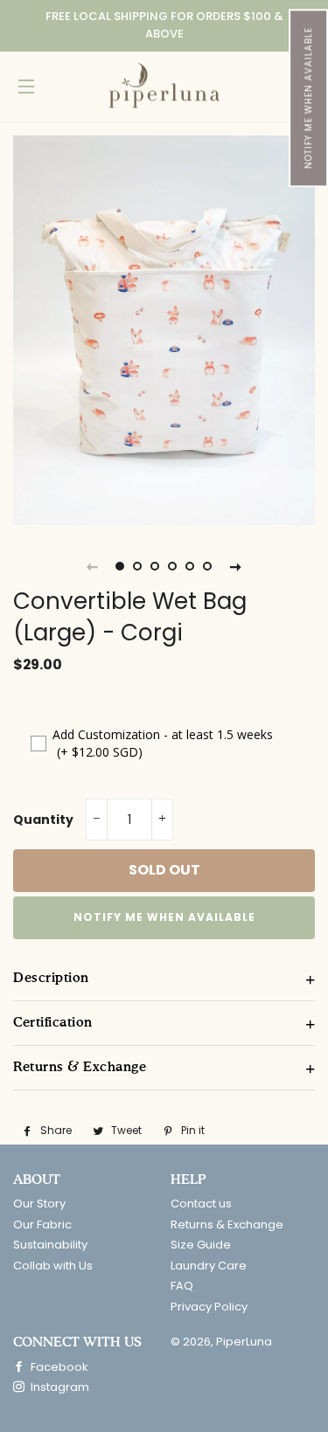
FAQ (182, 1285)
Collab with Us (53, 1265)
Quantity (43, 819)
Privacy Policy (209, 1306)
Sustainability (50, 1244)
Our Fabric (42, 1224)
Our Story (39, 1203)
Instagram (58, 1387)
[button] (308, 98)
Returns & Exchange (227, 1224)
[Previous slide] (92, 566)
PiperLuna (244, 1341)
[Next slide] (236, 566)
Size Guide (201, 1244)
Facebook (58, 1367)
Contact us (201, 1203)
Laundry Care (209, 1265)
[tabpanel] (164, 330)
